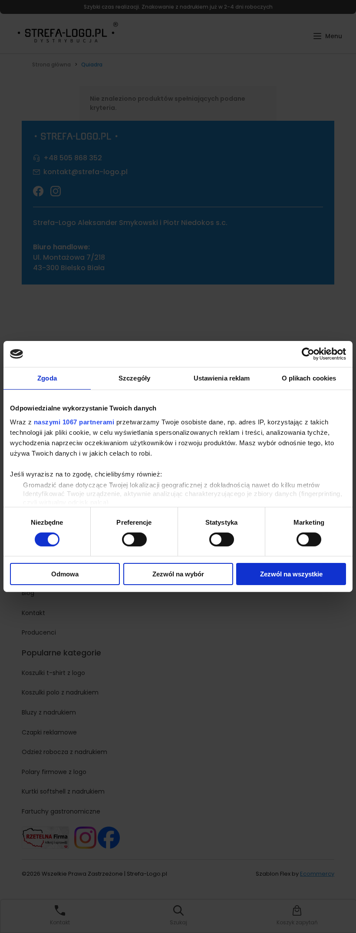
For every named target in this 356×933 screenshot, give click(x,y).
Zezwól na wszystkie (291, 574)
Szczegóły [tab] (134, 378)
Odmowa (65, 574)
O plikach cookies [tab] (309, 378)
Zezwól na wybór (178, 574)
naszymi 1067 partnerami (74, 421)
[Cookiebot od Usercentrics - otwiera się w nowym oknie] (308, 354)
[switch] (134, 539)
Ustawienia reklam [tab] (222, 378)
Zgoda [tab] (47, 378)
